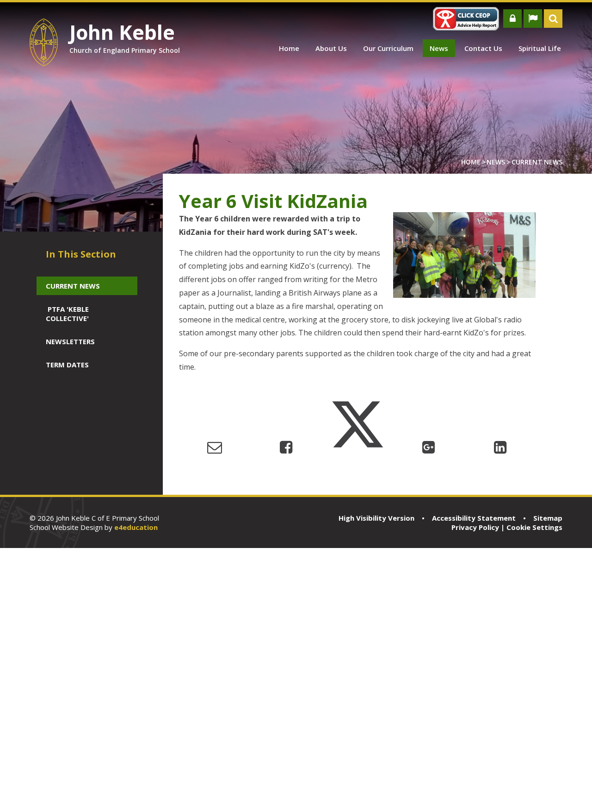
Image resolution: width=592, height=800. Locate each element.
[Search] (553, 18)
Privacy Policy (475, 527)
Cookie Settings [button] (534, 527)
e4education (136, 527)
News (496, 161)
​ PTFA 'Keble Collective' (67, 313)
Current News (537, 161)
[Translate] (533, 18)
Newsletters (70, 341)
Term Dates (67, 364)
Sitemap (547, 518)
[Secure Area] (512, 18)
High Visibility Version (376, 518)
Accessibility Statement (474, 518)
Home (471, 161)
